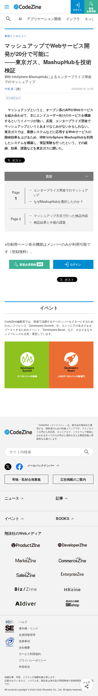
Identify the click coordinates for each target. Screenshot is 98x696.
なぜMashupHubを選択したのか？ (58, 201)
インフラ (73, 18)
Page (16, 218)
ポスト (16, 160)
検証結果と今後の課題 (50, 222)
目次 (49, 176)
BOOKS (62, 518)
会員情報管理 (27, 634)
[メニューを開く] (7, 7)
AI (20, 18)
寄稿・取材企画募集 (26, 479)
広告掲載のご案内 (73, 479)
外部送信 (24, 666)
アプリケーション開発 (44, 18)
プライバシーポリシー (32, 660)
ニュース (12, 498)
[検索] (8, 19)
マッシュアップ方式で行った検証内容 (61, 215)
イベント (12, 518)
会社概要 (24, 647)
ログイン (75, 264)
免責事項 (24, 641)
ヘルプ (23, 622)
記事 (59, 498)
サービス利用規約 (30, 654)
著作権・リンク (28, 628)
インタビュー (13, 97)
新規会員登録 (31, 264)
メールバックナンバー (41, 465)
